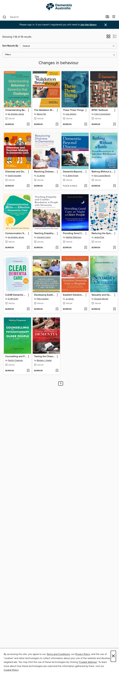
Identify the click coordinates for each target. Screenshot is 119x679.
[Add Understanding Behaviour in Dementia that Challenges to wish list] (28, 124)
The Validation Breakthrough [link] (45, 110)
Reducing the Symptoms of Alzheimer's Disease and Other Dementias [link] (102, 233)
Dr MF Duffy (13, 299)
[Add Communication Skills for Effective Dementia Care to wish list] (28, 248)
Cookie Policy (11, 670)
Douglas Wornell (101, 299)
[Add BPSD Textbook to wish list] (114, 124)
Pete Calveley (43, 299)
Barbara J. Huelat (44, 360)
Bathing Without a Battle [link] (102, 171)
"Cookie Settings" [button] (88, 662)
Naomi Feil (41, 114)
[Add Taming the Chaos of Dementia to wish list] (57, 371)
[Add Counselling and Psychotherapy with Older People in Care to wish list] (28, 371)
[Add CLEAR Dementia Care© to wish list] (28, 309)
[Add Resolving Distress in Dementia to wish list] (57, 186)
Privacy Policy (82, 654)
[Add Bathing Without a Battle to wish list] (114, 186)
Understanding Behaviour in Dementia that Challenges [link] (16, 110)
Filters (8, 54)
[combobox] (53, 17)
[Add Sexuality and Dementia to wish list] (114, 309)
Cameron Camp (44, 237)
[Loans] (107, 17)
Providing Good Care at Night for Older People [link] (73, 233)
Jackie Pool (99, 237)
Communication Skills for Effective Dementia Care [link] (16, 233)
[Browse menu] (114, 17)
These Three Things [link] (73, 110)
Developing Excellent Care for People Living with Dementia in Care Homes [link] (45, 295)
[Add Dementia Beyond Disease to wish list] (86, 186)
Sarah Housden (14, 175)
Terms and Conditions (58, 654)
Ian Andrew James (16, 114)
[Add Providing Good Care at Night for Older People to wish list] (86, 248)
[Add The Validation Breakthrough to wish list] (57, 124)
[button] (108, 37)
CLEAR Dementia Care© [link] (16, 295)
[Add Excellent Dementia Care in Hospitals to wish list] (86, 309)
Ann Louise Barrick (102, 175)
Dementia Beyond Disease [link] (73, 171)
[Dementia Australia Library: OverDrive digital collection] (59, 7)
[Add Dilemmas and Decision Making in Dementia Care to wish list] (28, 186)
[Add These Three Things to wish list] (86, 124)
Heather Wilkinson (73, 237)
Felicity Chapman (15, 360)
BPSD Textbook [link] (100, 110)
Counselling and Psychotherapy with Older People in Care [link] (16, 356)
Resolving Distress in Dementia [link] (45, 171)
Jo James (41, 175)
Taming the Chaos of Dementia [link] (45, 356)
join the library (89, 24)
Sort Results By (10, 45)
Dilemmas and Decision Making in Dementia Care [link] (16, 171)
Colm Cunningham (102, 114)
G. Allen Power (72, 175)
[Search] (4, 16)
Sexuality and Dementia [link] (102, 295)
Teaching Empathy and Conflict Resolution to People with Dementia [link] (45, 233)
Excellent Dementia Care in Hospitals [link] (73, 295)
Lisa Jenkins (71, 114)
